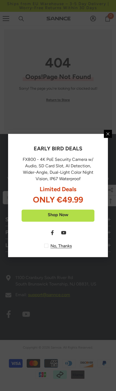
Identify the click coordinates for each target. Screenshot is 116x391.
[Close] (108, 134)
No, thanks (61, 245)
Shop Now (58, 214)
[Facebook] (52, 232)
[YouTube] (63, 232)
